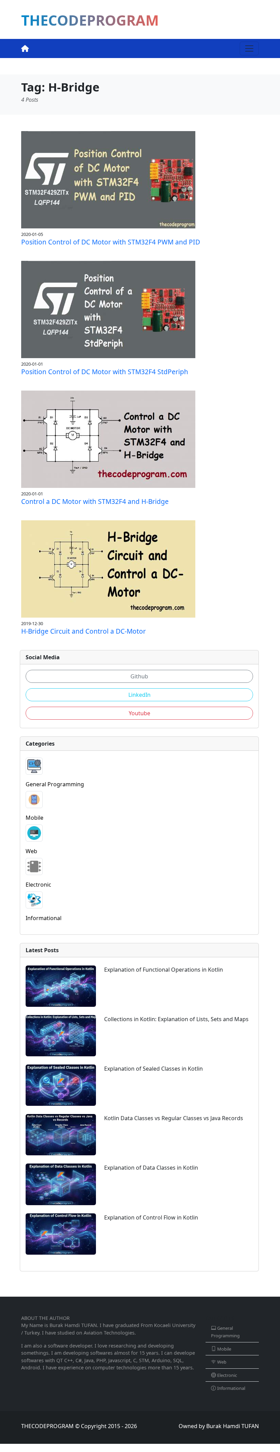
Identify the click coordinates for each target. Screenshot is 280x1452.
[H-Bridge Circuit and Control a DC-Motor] (108, 568)
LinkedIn (139, 695)
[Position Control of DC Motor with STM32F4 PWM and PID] (108, 179)
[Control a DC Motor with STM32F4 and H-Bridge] (108, 438)
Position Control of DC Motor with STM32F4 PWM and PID (110, 241)
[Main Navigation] (249, 48)
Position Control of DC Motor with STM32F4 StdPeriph (104, 371)
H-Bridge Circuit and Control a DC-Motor (83, 631)
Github (139, 676)
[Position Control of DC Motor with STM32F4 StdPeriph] (108, 308)
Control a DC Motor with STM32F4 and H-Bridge (95, 501)
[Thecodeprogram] (25, 48)
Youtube (139, 713)
